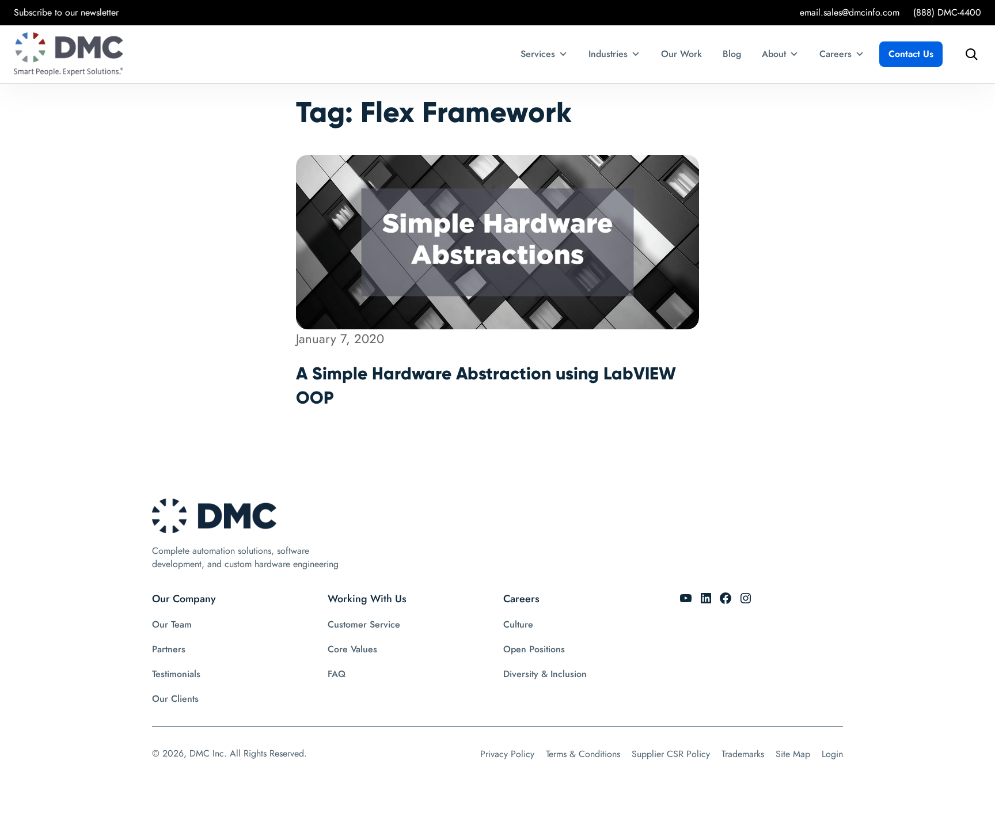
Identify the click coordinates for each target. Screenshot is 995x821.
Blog (732, 53)
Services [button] (538, 53)
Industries (608, 53)
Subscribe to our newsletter (66, 12)
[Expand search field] (968, 54)
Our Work (681, 53)
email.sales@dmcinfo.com (849, 12)
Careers (835, 53)
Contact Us (910, 53)
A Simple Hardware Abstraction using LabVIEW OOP (486, 385)
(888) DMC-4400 (947, 12)
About (774, 53)
